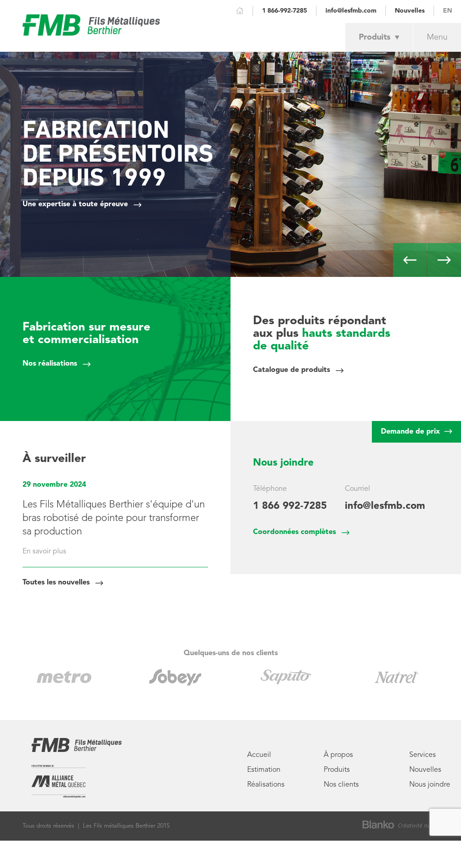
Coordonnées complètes (294, 532)
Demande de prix (411, 431)
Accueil (259, 755)
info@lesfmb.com (350, 11)
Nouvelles (410, 11)
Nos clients (341, 784)
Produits (374, 37)
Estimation (263, 770)
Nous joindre (429, 784)
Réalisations (266, 784)
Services (422, 755)
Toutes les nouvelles (56, 582)
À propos (338, 755)
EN (447, 11)
